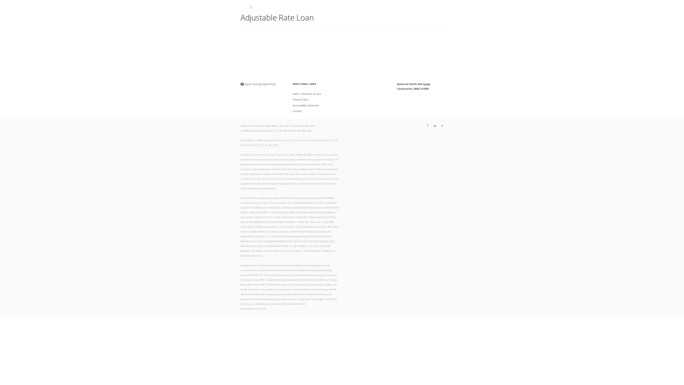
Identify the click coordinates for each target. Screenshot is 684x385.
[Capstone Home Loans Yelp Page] (442, 125)
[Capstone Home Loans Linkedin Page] (435, 125)
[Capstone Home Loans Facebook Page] (427, 125)
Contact (404, 8)
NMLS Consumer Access (307, 94)
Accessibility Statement (306, 105)
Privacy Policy (300, 99)
